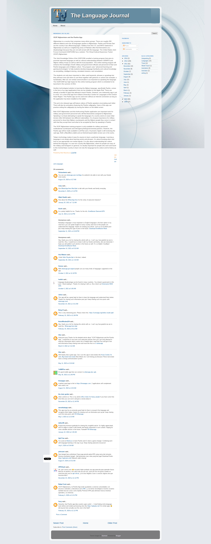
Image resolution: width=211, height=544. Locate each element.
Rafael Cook (62, 484)
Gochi (60, 208)
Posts (127, 46)
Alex (59, 335)
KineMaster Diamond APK (96, 211)
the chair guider (63, 394)
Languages (145, 61)
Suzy (60, 501)
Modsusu (69, 441)
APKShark (61, 467)
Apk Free (61, 438)
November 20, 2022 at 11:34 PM (68, 401)
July (125, 79)
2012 (126, 61)
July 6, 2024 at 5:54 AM (66, 445)
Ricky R (61, 310)
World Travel (146, 66)
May (125, 85)
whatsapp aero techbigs (74, 175)
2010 (126, 99)
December (127, 66)
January (126, 96)
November (127, 69)
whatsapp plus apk (90, 372)
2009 (126, 102)
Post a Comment (61, 514)
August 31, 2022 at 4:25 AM (67, 388)
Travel (144, 63)
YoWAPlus (61, 369)
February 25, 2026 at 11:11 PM (68, 510)
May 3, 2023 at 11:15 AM (66, 417)
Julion (60, 295)
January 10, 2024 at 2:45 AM (67, 432)
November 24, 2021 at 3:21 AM (68, 304)
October (126, 71)
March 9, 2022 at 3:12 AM (66, 346)
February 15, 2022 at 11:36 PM (68, 315)
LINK (83, 489)
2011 (126, 64)
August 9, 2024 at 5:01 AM (66, 461)
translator (144, 70)
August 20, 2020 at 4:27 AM (67, 179)
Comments (128, 49)
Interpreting (145, 58)
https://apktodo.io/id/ (64, 458)
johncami (61, 451)
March (126, 90)
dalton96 (61, 423)
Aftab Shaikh (62, 197)
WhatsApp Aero (73, 200)
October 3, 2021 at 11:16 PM (67, 273)
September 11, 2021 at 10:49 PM (68, 231)
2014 (126, 58)
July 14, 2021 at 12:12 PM (66, 214)
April (125, 87)
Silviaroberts (62, 172)
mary (60, 186)
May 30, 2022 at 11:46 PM (66, 374)
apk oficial (75, 473)
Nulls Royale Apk (68, 257)
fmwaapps (61, 381)
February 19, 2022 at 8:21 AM (67, 329)
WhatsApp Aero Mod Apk (69, 188)
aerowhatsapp (63, 407)
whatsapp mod (63, 301)
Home (55, 25)
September (127, 74)
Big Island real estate (68, 357)
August (126, 77)
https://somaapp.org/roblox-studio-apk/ (101, 313)
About (63, 25)
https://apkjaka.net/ (93, 506)
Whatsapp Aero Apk (71, 326)
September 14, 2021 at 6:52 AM (68, 248)
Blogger (118, 536)
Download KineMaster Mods (98, 228)
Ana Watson (62, 254)
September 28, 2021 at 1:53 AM (68, 260)
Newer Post (58, 523)
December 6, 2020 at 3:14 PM (67, 191)
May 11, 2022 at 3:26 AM (66, 363)
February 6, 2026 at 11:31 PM (67, 495)
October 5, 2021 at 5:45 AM (67, 288)
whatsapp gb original (68, 269)
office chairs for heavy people (90, 397)
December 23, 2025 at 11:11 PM (68, 478)
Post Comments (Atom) (69, 527)
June (125, 82)
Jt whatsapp (99, 343)
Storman (104, 536)
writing (144, 73)
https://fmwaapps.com (84, 383)
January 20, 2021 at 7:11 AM (67, 202)
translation (145, 68)
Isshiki (60, 279)
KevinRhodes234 (64, 321)
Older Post (112, 523)
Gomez (60, 266)
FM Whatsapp (79, 414)
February (127, 93)
